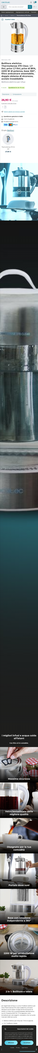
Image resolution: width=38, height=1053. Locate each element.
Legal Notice (25, 1047)
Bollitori (10, 130)
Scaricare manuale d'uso (8, 103)
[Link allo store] (5, 2)
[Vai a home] (1, 15)
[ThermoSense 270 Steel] (8, 139)
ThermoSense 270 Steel (8, 148)
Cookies (12, 1047)
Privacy (18, 1047)
